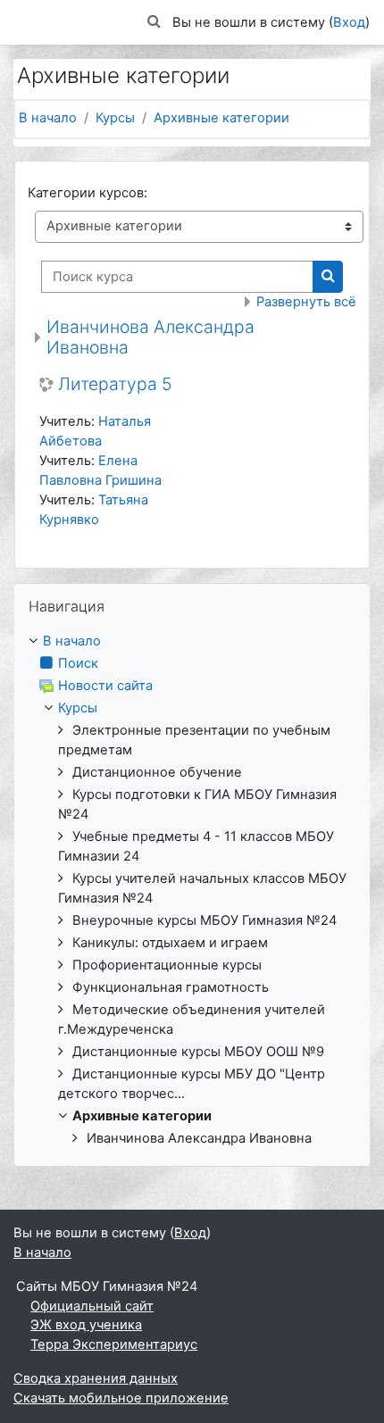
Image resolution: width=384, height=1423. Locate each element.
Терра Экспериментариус (113, 1344)
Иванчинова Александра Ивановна (150, 337)
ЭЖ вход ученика (86, 1325)
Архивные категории (221, 118)
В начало (48, 118)
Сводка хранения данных (95, 1378)
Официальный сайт (92, 1306)
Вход (349, 22)
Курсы (115, 118)
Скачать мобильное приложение (121, 1398)
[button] (154, 22)
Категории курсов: (87, 193)
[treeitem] (192, 890)
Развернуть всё (306, 302)
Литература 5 (115, 384)
